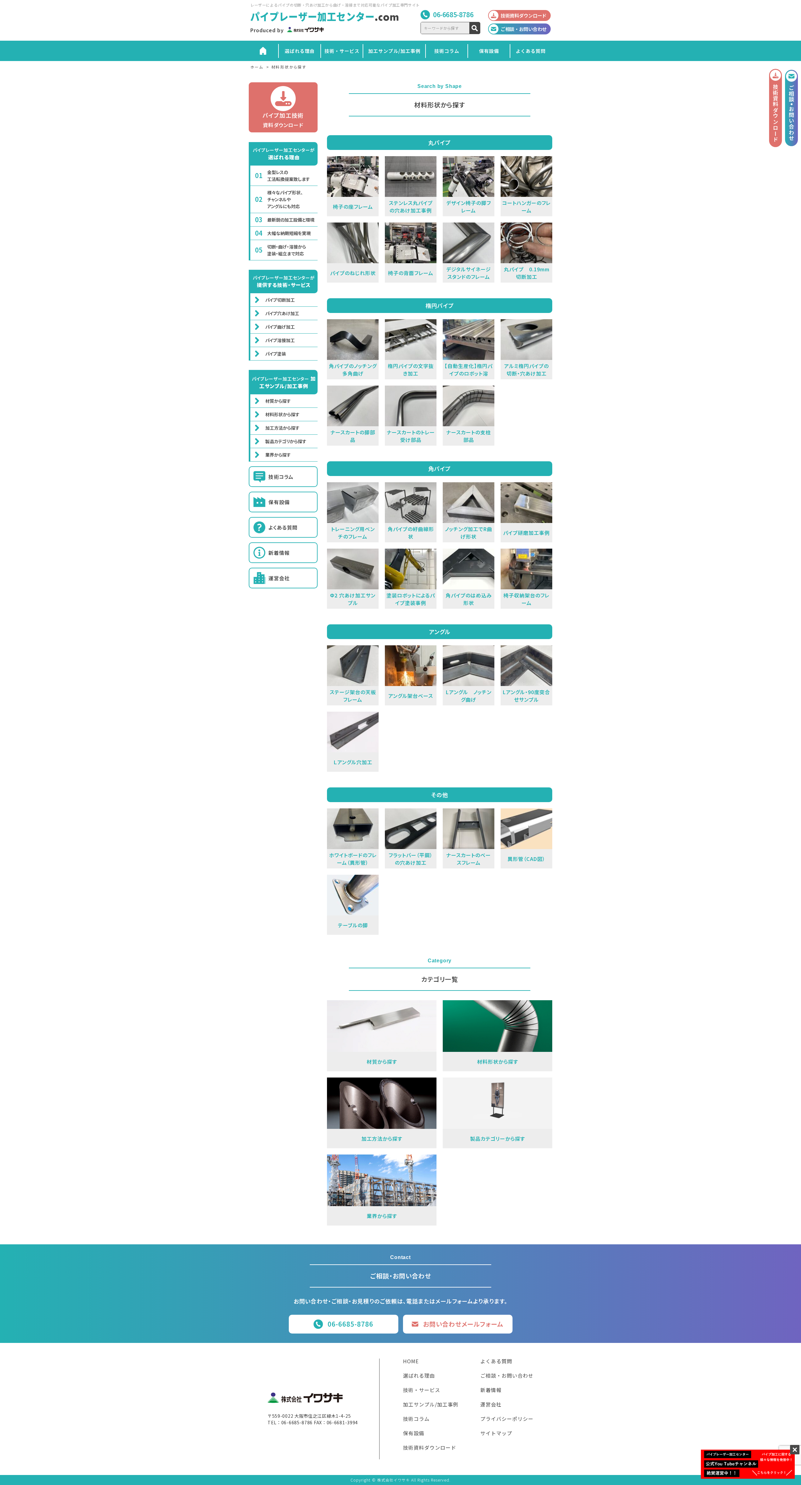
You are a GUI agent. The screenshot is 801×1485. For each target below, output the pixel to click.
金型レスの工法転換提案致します (288, 175)
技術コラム (446, 51)
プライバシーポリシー (506, 1419)
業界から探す (278, 455)
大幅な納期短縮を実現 (289, 233)
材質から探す (278, 401)
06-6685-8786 (453, 14)
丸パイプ (439, 142)
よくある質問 (531, 51)
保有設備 (489, 51)
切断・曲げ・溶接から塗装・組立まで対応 (286, 250)
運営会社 (279, 578)
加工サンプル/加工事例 (394, 51)
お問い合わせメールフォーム (463, 1324)
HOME (411, 1362)
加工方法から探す (282, 428)
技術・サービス (342, 51)
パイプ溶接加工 (280, 340)
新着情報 (279, 552)
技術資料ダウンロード (429, 1448)
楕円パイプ (440, 305)
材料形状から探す (282, 414)
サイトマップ (496, 1434)
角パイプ (439, 468)
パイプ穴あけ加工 (282, 313)
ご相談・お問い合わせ (506, 1376)
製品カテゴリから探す (285, 441)
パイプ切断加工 (280, 300)
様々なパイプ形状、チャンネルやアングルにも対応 (285, 199)
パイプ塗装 (275, 354)
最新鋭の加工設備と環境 (290, 220)
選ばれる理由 (300, 51)
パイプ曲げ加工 (280, 327)
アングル (440, 631)
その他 (439, 795)
